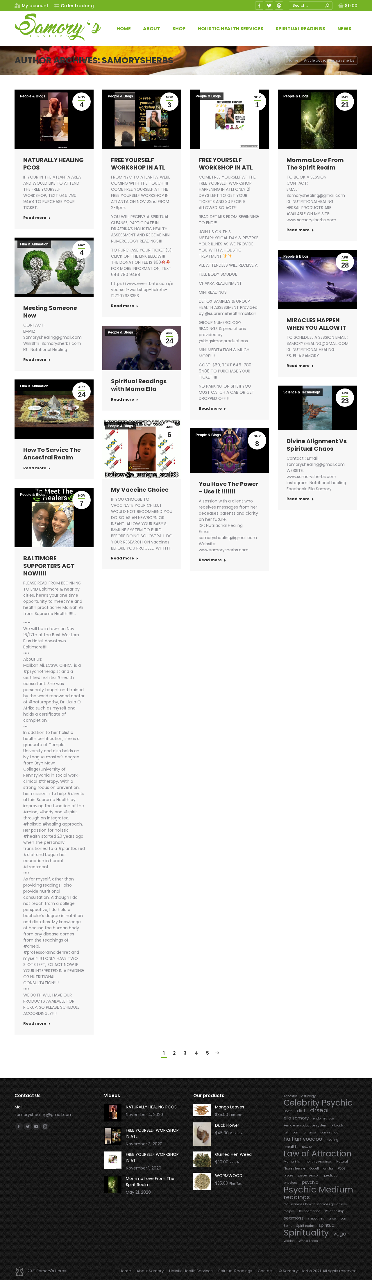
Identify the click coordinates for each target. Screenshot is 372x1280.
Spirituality (306, 1232)
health (291, 1146)
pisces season (309, 1175)
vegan (341, 1234)
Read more (34, 217)
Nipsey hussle (294, 1168)
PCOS (341, 1168)
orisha (328, 1168)
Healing (332, 1140)
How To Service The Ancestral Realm (52, 453)
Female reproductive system (305, 1125)
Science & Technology (301, 392)
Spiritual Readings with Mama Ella (139, 385)
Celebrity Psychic (318, 1103)
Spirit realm (305, 1226)
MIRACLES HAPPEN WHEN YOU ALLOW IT (316, 324)
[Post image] (112, 1113)
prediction (331, 1175)
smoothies (316, 1218)
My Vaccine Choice (140, 490)
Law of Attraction (318, 1154)
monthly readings (318, 1161)
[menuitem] (32, 6)
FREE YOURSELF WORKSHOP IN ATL (138, 164)
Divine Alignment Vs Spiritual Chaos (317, 445)
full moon (291, 1132)
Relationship (334, 1211)
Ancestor (290, 1096)
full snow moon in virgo (320, 1132)
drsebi (319, 1110)
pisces (289, 1175)
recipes (289, 1211)
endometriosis (324, 1118)
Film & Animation (34, 244)
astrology (308, 1096)
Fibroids (338, 1125)
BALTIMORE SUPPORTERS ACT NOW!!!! (49, 565)
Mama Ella (292, 1161)
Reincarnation (310, 1211)
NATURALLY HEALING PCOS (53, 164)
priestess (291, 1183)
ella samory (296, 1118)
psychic (310, 1182)
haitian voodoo (303, 1139)
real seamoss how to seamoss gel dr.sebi (315, 1204)
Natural (342, 1161)
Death (288, 1111)
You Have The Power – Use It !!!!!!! (228, 487)
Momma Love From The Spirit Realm (315, 164)
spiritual (327, 1225)
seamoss (294, 1218)
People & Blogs (32, 96)
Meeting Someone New (50, 312)
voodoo (289, 1241)
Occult (314, 1168)
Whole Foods (308, 1241)
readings (297, 1197)
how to (307, 1147)
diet (301, 1111)
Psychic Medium (318, 1189)
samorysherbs (137, 60)
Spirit (288, 1226)
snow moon (337, 1218)
